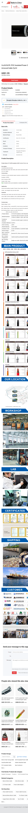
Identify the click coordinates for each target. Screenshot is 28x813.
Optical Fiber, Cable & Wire (21, 10)
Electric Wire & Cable (7, 781)
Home (2, 10)
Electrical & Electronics (10, 10)
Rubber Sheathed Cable (20, 762)
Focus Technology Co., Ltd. (18, 807)
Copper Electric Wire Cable (9, 799)
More (2, 801)
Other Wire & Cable (19, 781)
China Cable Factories (8, 791)
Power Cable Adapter (19, 784)
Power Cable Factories (21, 791)
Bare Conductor (18, 765)
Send (14, 672)
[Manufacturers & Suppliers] (14, 2)
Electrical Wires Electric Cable (9, 795)
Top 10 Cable (21, 799)
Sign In (3, 115)
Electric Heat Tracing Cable (7, 759)
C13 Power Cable (7, 784)
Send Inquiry (14, 80)
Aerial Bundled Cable (6, 762)
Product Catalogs (22, 756)
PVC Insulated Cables (6, 765)
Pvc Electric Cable (23, 795)
